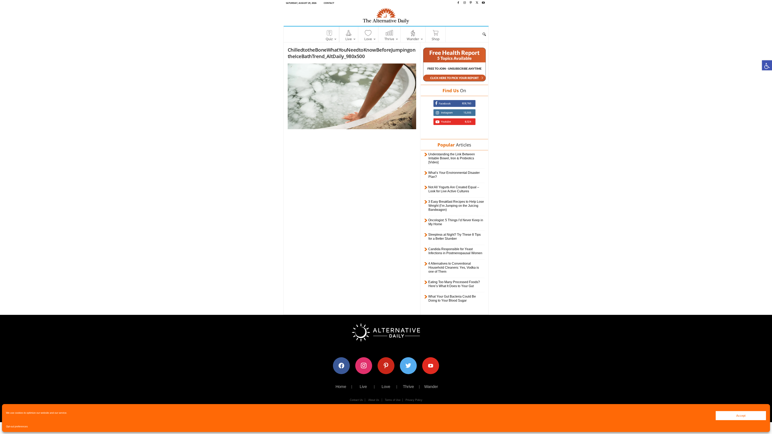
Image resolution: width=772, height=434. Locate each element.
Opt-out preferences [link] (17, 426)
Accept (740, 415)
